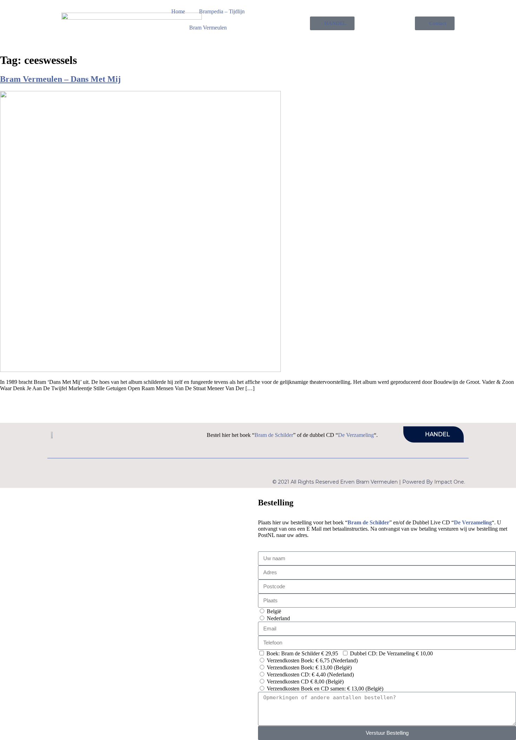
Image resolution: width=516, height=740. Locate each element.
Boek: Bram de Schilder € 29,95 (302, 653)
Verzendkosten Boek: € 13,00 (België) (309, 667)
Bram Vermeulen (208, 28)
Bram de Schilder (273, 435)
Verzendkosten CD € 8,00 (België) (305, 682)
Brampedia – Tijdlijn (222, 11)
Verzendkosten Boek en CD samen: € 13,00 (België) (325, 689)
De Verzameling (356, 435)
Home (178, 11)
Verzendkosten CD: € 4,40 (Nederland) (310, 674)
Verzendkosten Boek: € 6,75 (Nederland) (312, 660)
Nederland (278, 618)
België (274, 611)
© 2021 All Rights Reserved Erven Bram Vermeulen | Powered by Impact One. (368, 482)
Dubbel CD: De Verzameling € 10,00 (391, 653)
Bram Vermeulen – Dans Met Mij (60, 79)
